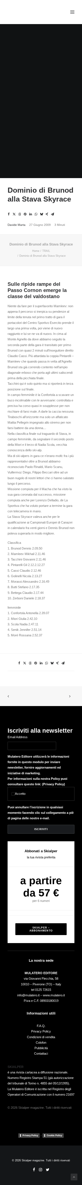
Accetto (20, 793)
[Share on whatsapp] (35, 214)
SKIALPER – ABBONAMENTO (41, 929)
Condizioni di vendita (41, 1037)
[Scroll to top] (74, 1176)
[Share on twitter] (14, 214)
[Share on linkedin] (30, 214)
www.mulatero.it (54, 995)
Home (35, 250)
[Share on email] (52, 214)
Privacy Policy (53, 784)
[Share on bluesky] (41, 214)
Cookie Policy (54, 1135)
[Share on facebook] (8, 214)
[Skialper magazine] (26, 12)
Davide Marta (16, 224)
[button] (72, 12)
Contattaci (41, 1053)
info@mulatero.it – (30, 995)
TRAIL (46, 250)
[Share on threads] (19, 214)
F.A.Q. (41, 1026)
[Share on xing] (46, 214)
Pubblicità (41, 1048)
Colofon (41, 1042)
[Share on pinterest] (25, 214)
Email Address (18, 737)
